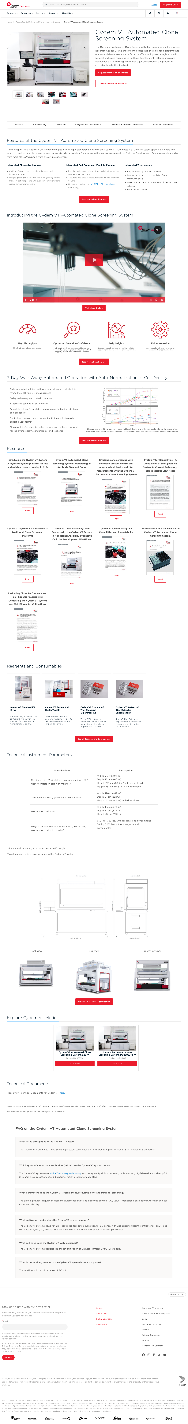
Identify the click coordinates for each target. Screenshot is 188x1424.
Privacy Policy (8, 1346)
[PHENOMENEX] (151, 1419)
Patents (145, 1330)
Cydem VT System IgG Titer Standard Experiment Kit (92, 710)
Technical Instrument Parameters (127, 124)
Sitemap (146, 1340)
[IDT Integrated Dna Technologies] (100, 1419)
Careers (99, 1308)
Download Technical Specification (94, 1002)
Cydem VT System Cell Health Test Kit (57, 708)
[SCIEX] (167, 1419)
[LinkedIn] (154, 1355)
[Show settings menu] (156, 299)
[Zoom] (130, 406)
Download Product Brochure (112, 83)
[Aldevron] (49, 1419)
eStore (154, 5)
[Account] (168, 13)
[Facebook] (143, 1355)
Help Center (101, 1324)
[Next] (85, 48)
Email (5, 1321)
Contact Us (101, 1313)
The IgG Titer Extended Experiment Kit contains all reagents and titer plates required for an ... (128, 723)
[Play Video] (26, 299)
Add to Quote (75, 1063)
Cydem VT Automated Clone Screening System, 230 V (75, 1053)
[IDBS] (83, 1419)
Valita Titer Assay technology (66, 1173)
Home (9, 22)
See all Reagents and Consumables (94, 739)
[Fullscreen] (162, 299)
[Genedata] (66, 1419)
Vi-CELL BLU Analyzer (103, 184)
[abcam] (32, 1419)
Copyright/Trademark (152, 1308)
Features (19, 124)
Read (27, 511)
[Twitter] (159, 1355)
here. (62, 1093)
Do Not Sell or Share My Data (156, 1313)
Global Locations (104, 1319)
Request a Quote (170, 5)
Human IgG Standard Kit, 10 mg (23, 708)
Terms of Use (24, 1346)
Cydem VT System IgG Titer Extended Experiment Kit (128, 710)
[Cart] (159, 13)
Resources (61, 124)
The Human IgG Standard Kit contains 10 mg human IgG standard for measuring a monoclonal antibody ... (23, 720)
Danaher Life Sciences (152, 1346)
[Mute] (150, 299)
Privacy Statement (151, 1335)
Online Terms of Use (151, 1324)
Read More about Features (94, 199)
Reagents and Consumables (88, 124)
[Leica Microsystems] (117, 1419)
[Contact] (150, 13)
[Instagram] (149, 1355)
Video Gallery (39, 124)
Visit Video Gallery (94, 308)
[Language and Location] (176, 13)
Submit (8, 1357)
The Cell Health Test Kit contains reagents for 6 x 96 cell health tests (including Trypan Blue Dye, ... (58, 720)
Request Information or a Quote (113, 73)
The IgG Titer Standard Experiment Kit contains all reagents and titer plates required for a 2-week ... (93, 723)
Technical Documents (162, 124)
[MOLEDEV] (134, 1419)
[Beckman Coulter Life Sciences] (18, 5)
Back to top (178, 1294)
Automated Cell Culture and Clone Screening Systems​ (38, 22)
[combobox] (90, 4)
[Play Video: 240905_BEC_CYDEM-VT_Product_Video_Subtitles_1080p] (94, 260)
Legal (144, 1319)
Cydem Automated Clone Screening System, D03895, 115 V (117, 1053)
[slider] (91, 299)
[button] (46, 4)
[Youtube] (165, 1355)
